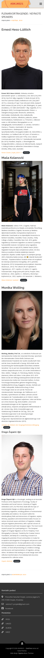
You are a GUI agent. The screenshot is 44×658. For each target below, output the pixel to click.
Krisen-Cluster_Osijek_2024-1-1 (12, 153)
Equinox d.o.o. (23, 653)
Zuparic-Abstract (7, 561)
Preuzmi (26, 152)
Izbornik (40, 4)
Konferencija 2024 (19, 574)
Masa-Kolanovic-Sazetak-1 (10, 280)
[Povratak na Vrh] (22, 643)
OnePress (29, 648)
